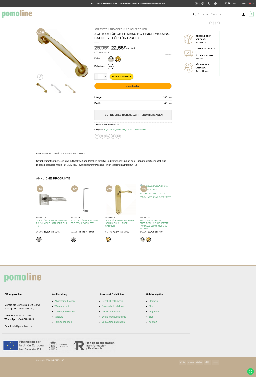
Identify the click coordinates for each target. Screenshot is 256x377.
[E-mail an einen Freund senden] (107, 136)
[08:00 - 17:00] (203, 3)
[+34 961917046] (209, 3)
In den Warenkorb (121, 76)
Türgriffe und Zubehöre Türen (128, 29)
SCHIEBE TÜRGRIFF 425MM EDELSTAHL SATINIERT (85, 221)
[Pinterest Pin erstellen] (113, 136)
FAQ (234, 3)
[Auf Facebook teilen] (97, 136)
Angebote (108, 129)
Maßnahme (99, 66)
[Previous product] (217, 23)
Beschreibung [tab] (44, 154)
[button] (38, 14)
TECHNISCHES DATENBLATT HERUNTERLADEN (133, 115)
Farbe (97, 58)
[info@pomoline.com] (196, 3)
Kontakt (153, 322)
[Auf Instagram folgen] (226, 4)
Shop (151, 306)
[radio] (111, 59)
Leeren (168, 54)
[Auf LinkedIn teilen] (118, 136)
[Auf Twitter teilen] (102, 136)
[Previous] (41, 53)
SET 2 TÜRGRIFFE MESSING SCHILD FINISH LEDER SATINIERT (119, 223)
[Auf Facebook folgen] (223, 4)
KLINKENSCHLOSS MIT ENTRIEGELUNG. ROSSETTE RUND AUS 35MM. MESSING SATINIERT (154, 224)
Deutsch (244, 3)
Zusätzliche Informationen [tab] (69, 154)
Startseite (100, 29)
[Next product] (211, 23)
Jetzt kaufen (133, 86)
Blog (151, 317)
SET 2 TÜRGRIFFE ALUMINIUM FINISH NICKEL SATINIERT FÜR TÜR (51, 223)
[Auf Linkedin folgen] (229, 4)
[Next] (85, 53)
